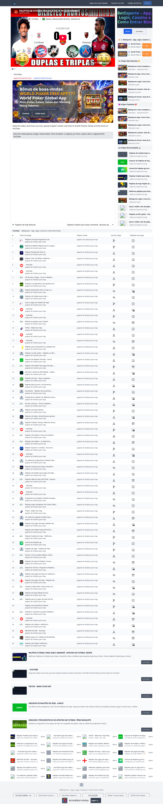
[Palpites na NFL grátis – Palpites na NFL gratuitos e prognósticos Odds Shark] (122, 215)
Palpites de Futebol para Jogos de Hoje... (40, 473)
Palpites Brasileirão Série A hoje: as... (39, 290)
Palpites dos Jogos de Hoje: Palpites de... (40, 523)
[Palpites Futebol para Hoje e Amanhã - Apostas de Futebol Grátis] (122, 177)
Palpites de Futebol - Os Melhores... (38, 441)
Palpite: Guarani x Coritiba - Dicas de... (39, 448)
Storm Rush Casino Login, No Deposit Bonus (48, 795)
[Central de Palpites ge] (122, 169)
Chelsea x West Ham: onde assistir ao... (39, 586)
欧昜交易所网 (93, 795)
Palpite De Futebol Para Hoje (138, 156)
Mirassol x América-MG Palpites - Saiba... (40, 372)
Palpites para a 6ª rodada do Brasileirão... (40, 637)
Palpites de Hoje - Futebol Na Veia (37, 549)
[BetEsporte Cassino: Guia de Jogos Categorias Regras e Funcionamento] (122, 90)
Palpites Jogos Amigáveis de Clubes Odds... (41, 504)
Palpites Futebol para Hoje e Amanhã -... (40, 467)
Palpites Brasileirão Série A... (35, 252)
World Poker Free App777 (47, 93)
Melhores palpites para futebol (36, 321)
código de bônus (135, 3)
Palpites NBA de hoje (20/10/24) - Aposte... (40, 479)
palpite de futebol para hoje (35, 242)
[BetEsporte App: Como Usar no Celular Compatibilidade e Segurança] (122, 75)
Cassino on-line (117, 3)
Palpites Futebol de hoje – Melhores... (39, 536)
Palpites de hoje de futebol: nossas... (38, 561)
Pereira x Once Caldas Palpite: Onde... (39, 555)
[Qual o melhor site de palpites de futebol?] (122, 208)
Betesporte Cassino (135, 92)
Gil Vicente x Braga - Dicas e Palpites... (39, 277)
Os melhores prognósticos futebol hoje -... (40, 460)
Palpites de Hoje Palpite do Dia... (37, 593)
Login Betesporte (146, 85)
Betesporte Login (134, 85)
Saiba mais (40, 114)
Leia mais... (146, 662)
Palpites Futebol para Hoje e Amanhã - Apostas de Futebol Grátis (88, 225)
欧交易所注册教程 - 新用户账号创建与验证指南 (25, 795)
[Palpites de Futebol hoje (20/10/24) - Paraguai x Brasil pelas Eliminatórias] (122, 154)
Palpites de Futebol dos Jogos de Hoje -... (40, 366)
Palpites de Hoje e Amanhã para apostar (40, 416)
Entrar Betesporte (147, 100)
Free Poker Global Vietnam (71, 795)
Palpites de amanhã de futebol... (37, 605)
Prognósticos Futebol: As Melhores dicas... (40, 397)
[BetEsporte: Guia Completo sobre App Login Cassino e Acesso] (122, 67)
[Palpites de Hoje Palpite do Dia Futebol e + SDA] (122, 185)
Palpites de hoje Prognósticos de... (38, 239)
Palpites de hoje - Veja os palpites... (38, 378)
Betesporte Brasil (142, 69)
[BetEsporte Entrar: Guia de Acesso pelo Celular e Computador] (122, 98)
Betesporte (132, 69)
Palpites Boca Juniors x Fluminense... (38, 385)
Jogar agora (96, 800)
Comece (25, 114)
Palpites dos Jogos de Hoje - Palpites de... (40, 580)
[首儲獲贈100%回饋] (64, 800)
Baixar (147, 3)
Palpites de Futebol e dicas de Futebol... (40, 435)
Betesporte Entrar (134, 100)
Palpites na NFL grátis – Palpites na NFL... (40, 353)
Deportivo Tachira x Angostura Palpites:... (40, 568)
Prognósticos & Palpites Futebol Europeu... (41, 498)
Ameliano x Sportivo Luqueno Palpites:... (40, 612)
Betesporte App (133, 77)
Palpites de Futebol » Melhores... (37, 624)
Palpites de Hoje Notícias (25, 225)
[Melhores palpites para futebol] (122, 192)
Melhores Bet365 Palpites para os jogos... (40, 246)
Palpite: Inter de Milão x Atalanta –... (38, 258)
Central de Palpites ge (33, 542)
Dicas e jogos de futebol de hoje (37, 302)
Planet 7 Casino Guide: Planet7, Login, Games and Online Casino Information (117, 795)
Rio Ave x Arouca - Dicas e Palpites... (38, 403)
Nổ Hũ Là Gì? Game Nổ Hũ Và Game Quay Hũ (140, 795)
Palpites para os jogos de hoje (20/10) (39, 599)
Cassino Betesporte (148, 92)
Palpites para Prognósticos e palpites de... (40, 347)
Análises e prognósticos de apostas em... (40, 284)
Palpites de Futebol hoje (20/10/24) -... (39, 530)
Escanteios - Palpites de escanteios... (38, 391)
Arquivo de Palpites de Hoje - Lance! (38, 359)
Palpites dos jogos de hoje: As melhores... (40, 574)
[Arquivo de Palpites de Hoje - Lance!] (122, 162)
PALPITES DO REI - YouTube (35, 631)
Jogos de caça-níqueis (99, 3)
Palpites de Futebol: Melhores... (36, 643)
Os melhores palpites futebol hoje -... (39, 517)
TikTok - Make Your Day (33, 328)
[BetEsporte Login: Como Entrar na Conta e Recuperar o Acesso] (122, 83)
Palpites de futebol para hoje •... (37, 296)
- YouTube (28, 265)
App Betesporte (145, 77)
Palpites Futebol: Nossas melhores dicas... (40, 422)
